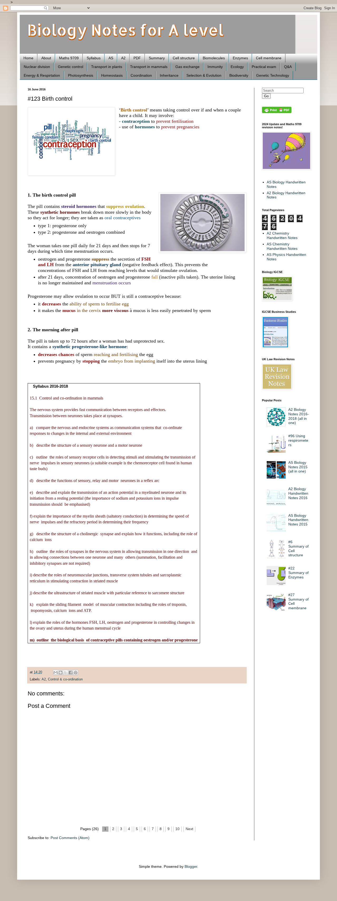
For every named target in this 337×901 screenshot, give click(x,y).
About (46, 58)
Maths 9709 (69, 58)
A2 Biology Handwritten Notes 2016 (298, 493)
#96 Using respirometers (298, 440)
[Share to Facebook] (70, 672)
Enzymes (240, 58)
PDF (137, 58)
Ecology (237, 67)
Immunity (215, 67)
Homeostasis (112, 75)
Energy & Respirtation (42, 75)
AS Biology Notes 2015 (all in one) (298, 467)
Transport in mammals (148, 67)
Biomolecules (214, 58)
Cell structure (184, 58)
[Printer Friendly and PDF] (276, 112)
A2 (123, 58)
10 (177, 829)
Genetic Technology (272, 75)
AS (110, 58)
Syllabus (94, 58)
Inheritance (169, 75)
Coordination (141, 75)
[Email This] (55, 672)
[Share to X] (65, 672)
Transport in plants (106, 67)
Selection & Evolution (203, 75)
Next (189, 829)
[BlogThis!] (60, 672)
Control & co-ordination (65, 679)
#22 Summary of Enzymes (298, 572)
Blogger (191, 866)
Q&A (288, 67)
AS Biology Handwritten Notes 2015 (298, 520)
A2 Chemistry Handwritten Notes (282, 235)
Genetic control (70, 67)
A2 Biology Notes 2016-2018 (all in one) (298, 416)
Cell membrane (268, 58)
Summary (157, 58)
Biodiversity (238, 75)
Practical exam (264, 67)
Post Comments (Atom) (70, 838)
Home (28, 58)
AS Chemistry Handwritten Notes (282, 246)
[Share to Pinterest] (75, 672)
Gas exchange (187, 67)
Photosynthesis (80, 75)
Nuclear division (37, 67)
